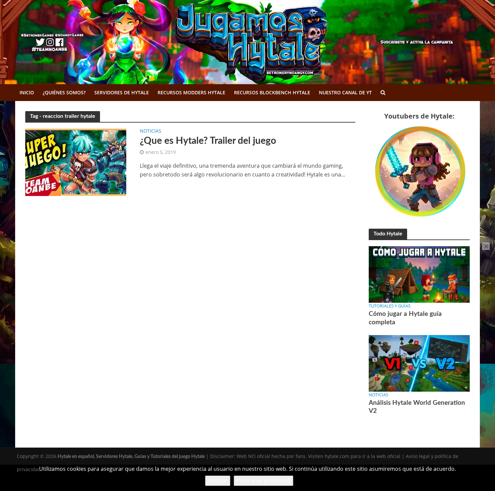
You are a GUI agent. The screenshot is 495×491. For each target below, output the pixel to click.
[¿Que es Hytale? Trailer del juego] (75, 161)
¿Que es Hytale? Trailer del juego (208, 140)
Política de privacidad (263, 480)
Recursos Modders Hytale (191, 92)
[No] (486, 246)
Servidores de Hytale (121, 92)
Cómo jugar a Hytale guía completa (405, 318)
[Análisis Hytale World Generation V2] (419, 362)
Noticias (150, 131)
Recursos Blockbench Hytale (272, 92)
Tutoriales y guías (389, 306)
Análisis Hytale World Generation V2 (417, 407)
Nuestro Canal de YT (345, 92)
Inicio (27, 92)
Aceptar (218, 480)
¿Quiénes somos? (64, 92)
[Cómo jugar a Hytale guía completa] (419, 273)
